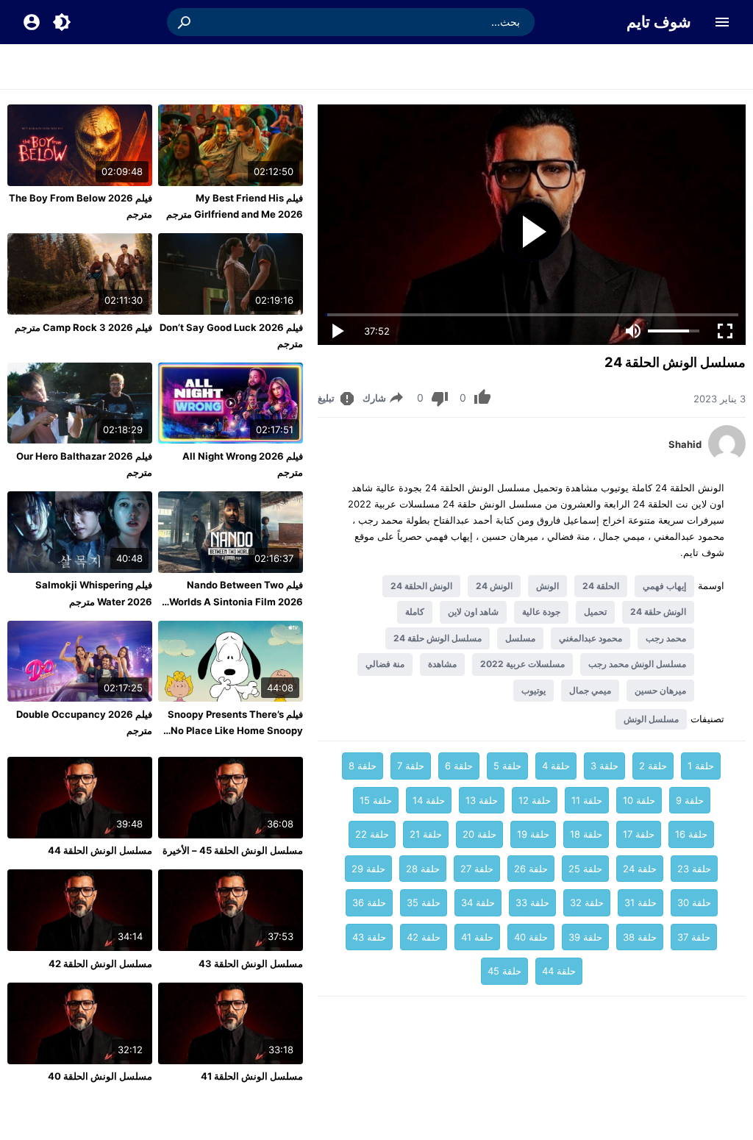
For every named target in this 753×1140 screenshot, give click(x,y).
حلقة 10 (639, 800)
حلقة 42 (423, 937)
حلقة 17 (638, 834)
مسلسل (520, 638)
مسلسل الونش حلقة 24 (437, 638)
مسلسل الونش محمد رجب (637, 663)
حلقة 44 (559, 971)
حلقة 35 (423, 902)
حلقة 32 (587, 902)
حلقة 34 (478, 902)
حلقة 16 (691, 834)
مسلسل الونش (651, 718)
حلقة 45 (504, 971)
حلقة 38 (640, 937)
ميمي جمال (590, 690)
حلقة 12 (534, 800)
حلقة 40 (531, 937)
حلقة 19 (533, 834)
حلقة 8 (362, 766)
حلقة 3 (604, 766)
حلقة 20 (479, 834)
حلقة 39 (585, 937)
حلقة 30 (694, 902)
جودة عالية (541, 611)
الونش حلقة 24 (658, 611)
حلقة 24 (640, 868)
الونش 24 (494, 585)
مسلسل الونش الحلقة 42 (100, 963)
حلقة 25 (585, 868)
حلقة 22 (372, 834)
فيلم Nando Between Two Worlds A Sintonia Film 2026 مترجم (236, 601)
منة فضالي (384, 663)
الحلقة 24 (600, 585)
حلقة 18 (586, 834)
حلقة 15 (376, 800)
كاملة (414, 611)
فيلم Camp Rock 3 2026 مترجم (83, 327)
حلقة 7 (410, 766)
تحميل (595, 611)
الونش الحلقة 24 (421, 585)
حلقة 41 (477, 937)
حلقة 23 (694, 868)
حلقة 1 (701, 766)
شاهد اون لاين (473, 611)
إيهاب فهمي (664, 585)
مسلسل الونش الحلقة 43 (251, 963)
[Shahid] (727, 458)
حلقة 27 (476, 868)
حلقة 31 (640, 902)
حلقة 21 (426, 834)
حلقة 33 (532, 902)
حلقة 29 (368, 868)
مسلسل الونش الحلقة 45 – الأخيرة (233, 850)
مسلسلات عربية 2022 (522, 663)
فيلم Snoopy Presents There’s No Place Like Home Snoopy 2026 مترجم (235, 730)
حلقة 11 (586, 800)
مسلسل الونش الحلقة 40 (100, 1076)
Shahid (685, 444)
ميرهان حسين (660, 690)
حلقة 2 (653, 766)
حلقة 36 (369, 902)
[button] (185, 22)
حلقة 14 (429, 800)
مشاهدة (442, 663)
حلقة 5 (507, 766)
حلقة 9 (690, 800)
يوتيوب (533, 690)
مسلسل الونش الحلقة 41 (252, 1076)
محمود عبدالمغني (590, 638)
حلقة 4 (556, 766)
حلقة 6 (459, 766)
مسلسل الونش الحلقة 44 (100, 850)
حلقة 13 (481, 800)
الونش (547, 585)
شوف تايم (659, 22)
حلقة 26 (531, 868)
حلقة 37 (693, 937)
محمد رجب (666, 638)
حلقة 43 (369, 937)
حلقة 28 (423, 868)
